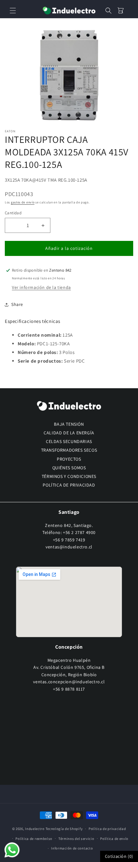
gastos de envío (23, 202)
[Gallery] (69, 75)
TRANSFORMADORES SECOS (69, 450)
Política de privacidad (107, 828)
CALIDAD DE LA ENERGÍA (69, 433)
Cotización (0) (119, 856)
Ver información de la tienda (41, 287)
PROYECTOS (69, 459)
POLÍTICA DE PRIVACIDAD (69, 485)
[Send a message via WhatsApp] (12, 850)
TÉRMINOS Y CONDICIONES (69, 476)
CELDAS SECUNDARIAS (69, 441)
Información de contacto (72, 848)
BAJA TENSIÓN (69, 424)
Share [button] (17, 304)
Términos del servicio (76, 838)
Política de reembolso (33, 838)
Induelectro (35, 828)
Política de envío (114, 838)
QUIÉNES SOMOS (69, 468)
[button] (13, 11)
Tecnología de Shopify (64, 828)
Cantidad (13, 213)
